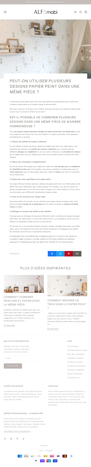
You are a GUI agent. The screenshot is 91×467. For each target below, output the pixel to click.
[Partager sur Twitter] (60, 253)
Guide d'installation (75, 374)
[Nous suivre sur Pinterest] (17, 439)
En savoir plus (9, 325)
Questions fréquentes (75, 370)
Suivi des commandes (75, 354)
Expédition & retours (75, 358)
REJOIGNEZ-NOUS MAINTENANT (17, 431)
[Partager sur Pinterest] (69, 253)
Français (44, 446)
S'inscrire (13, 366)
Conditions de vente (75, 362)
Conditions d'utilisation (76, 366)
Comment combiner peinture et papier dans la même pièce (22, 300)
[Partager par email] (77, 253)
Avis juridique (72, 346)
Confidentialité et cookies (77, 350)
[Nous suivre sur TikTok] (23, 439)
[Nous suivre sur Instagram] (11, 439)
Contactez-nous (73, 378)
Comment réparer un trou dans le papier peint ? (66, 304)
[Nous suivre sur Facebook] (5, 439)
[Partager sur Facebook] (52, 253)
